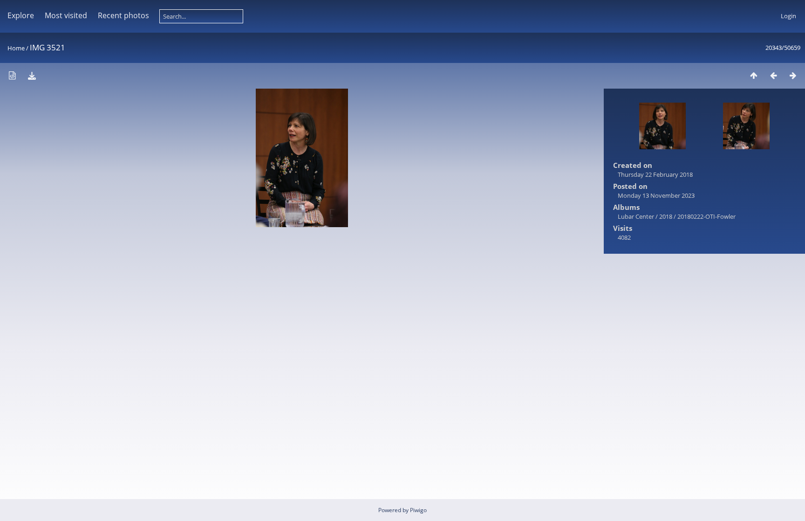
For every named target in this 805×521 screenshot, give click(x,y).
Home (16, 48)
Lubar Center (636, 216)
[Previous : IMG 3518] (773, 75)
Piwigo (418, 510)
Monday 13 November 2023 (656, 195)
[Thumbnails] (754, 75)
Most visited (66, 15)
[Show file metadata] (12, 75)
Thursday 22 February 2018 (655, 174)
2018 (665, 216)
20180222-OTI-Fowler (706, 216)
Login (788, 16)
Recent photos (123, 15)
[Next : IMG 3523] (793, 75)
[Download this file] (31, 75)
